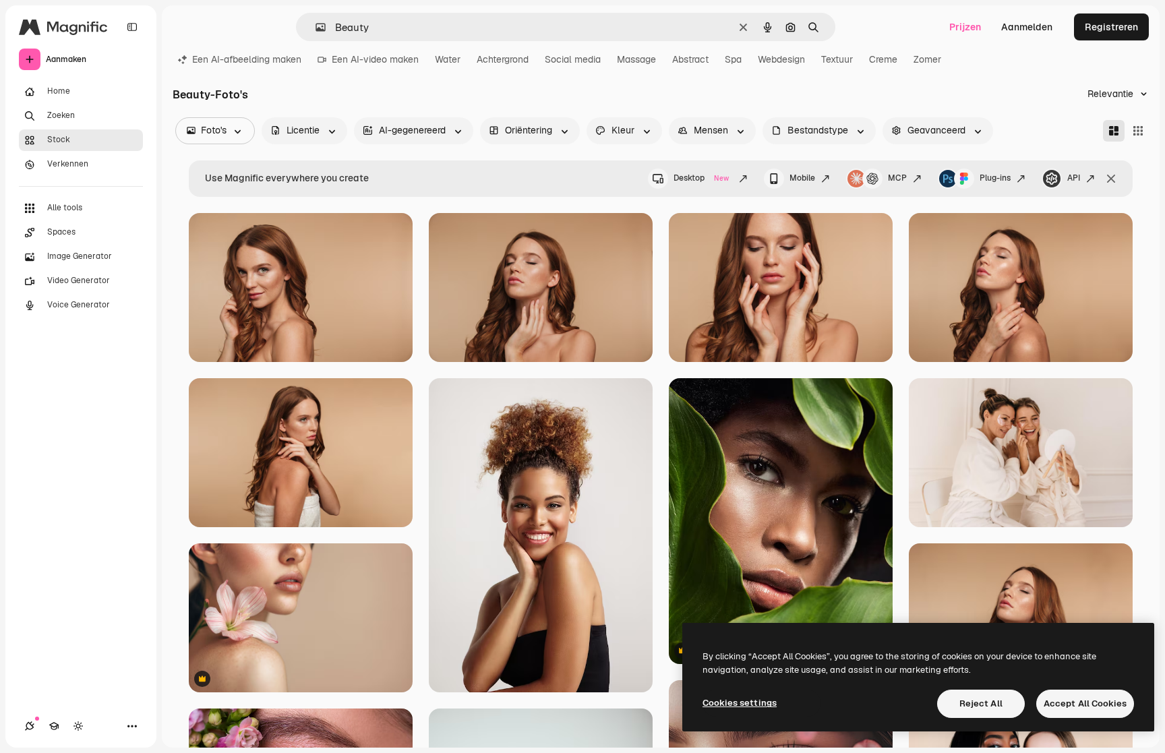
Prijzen (965, 27)
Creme (883, 59)
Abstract (690, 59)
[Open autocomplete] (315, 27)
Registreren (1111, 27)
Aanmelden (1026, 27)
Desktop (701, 178)
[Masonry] (1114, 131)
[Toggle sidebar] (132, 27)
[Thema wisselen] (78, 726)
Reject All (981, 703)
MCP (897, 178)
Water (447, 59)
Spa (733, 59)
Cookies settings (740, 703)
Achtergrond (503, 59)
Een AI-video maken (375, 59)
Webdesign (781, 59)
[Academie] (54, 726)
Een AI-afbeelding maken (246, 59)
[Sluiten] (1111, 178)
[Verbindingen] (29, 726)
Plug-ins (995, 178)
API (1073, 178)
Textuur (837, 59)
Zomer (927, 59)
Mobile (802, 178)
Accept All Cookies (1085, 703)
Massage (636, 59)
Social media (573, 59)
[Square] (1138, 131)
